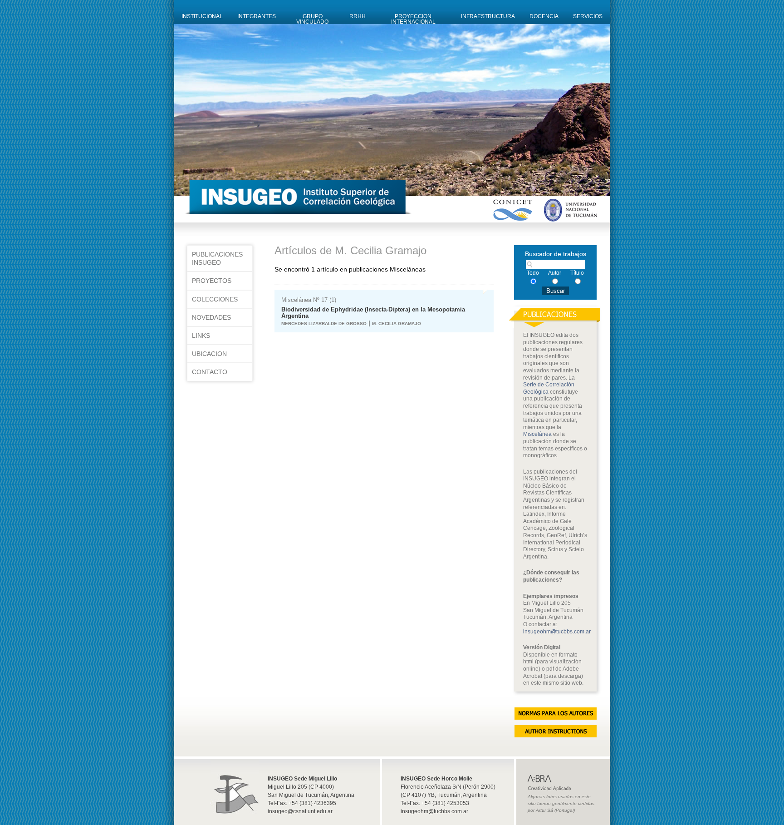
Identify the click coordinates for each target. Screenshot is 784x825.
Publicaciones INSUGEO (217, 258)
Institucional (202, 16)
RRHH (357, 16)
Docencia (544, 16)
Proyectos (211, 280)
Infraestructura (488, 16)
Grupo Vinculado (312, 18)
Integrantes (256, 16)
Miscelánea (537, 434)
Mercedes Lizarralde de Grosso (324, 323)
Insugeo (235, 787)
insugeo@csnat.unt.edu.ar (300, 811)
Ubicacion (209, 353)
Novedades (211, 317)
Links (201, 335)
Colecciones (215, 299)
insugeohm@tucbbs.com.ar (557, 631)
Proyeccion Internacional (413, 18)
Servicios (588, 16)
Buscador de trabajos (555, 253)
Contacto (209, 371)
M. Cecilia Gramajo (396, 323)
